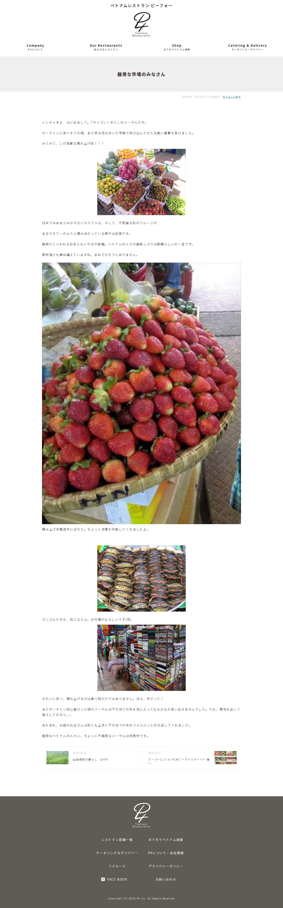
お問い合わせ (165, 879)
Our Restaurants (106, 45)
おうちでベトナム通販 (165, 839)
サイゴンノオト (232, 96)
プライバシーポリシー (165, 866)
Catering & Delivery (247, 45)
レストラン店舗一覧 (117, 839)
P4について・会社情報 (166, 853)
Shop (177, 45)
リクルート (117, 866)
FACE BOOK (117, 879)
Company (35, 45)
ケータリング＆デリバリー (117, 853)
